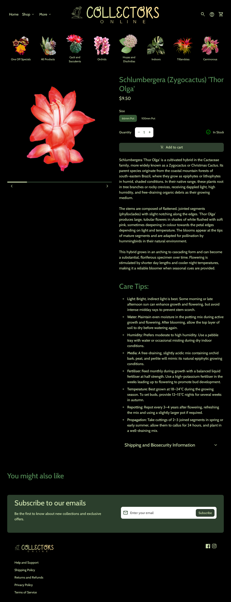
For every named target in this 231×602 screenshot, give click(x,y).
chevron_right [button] (107, 186)
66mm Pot (128, 118)
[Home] (115, 14)
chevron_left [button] (11, 186)
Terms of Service (25, 592)
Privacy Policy (23, 585)
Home (13, 14)
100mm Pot (148, 118)
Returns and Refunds (28, 577)
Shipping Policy (24, 570)
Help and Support (26, 562)
